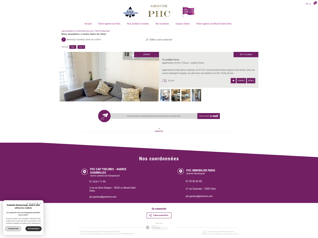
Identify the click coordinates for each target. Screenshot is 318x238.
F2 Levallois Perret (170, 59)
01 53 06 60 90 (194, 181)
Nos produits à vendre (138, 23)
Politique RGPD (129, 234)
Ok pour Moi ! (34, 228)
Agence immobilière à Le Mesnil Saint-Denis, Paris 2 (78, 31)
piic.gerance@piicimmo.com (103, 196)
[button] (159, 39)
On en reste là (32, 203)
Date (72, 47)
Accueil (88, 23)
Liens (101, 234)
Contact (241, 81)
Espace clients (183, 23)
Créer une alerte (208, 116)
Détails (251, 81)
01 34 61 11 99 (97, 181)
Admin (106, 234)
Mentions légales (93, 234)
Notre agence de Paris (109, 23)
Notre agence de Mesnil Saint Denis (214, 23)
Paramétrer (13, 228)
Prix (80, 47)
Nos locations (162, 23)
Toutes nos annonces (116, 234)
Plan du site (84, 234)
